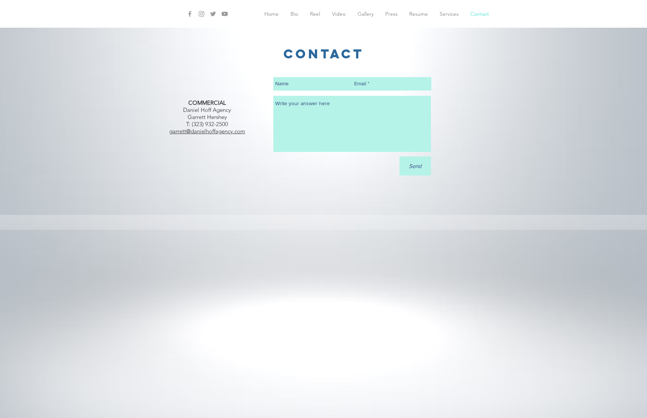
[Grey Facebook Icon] (190, 14)
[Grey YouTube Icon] (224, 14)
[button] (339, 13)
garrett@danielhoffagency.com (207, 131)
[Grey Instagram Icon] (201, 14)
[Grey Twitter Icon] (213, 14)
